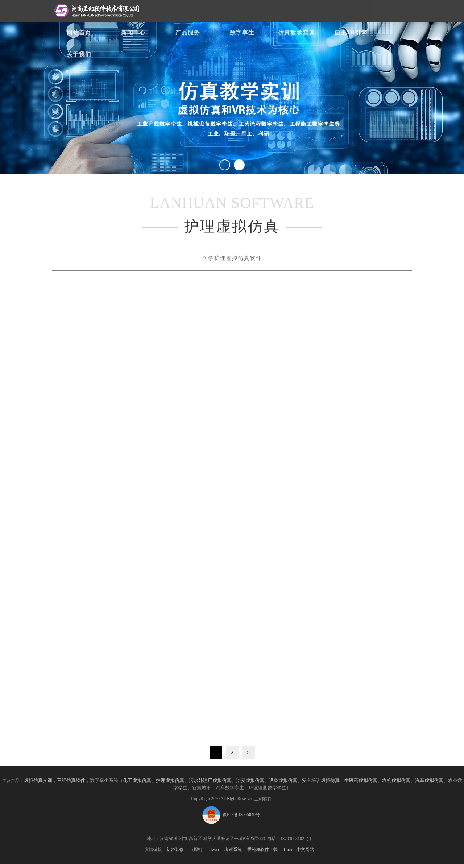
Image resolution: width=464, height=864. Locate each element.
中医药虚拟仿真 (360, 780)
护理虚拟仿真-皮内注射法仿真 (355, 575)
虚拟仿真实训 (38, 780)
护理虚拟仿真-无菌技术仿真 (108, 668)
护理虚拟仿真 (108, 389)
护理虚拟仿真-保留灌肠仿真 (108, 761)
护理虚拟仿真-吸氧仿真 (231, 668)
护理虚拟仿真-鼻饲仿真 (231, 389)
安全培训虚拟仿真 (321, 780)
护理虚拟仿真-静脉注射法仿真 (355, 482)
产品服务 (187, 32)
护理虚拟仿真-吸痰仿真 (108, 482)
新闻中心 (133, 32)
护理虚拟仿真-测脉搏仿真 (356, 761)
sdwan (213, 849)
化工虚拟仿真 (137, 780)
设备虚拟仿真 (283, 780)
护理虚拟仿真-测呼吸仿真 (232, 761)
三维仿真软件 (71, 780)
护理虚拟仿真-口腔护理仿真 (232, 575)
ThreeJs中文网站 (298, 849)
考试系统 (233, 849)
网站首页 (79, 32)
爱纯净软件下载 (262, 849)
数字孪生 (242, 32)
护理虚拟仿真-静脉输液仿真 (232, 482)
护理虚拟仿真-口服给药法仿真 (355, 389)
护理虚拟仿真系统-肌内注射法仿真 (355, 668)
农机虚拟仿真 (396, 780)
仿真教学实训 (296, 32)
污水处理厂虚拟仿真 (210, 780)
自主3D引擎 (351, 32)
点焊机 (195, 849)
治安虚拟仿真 (250, 780)
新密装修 (175, 849)
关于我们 (79, 54)
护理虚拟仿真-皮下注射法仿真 (108, 575)
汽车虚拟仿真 (429, 780)
